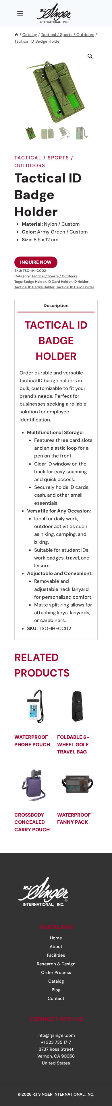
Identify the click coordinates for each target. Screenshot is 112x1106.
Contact (56, 998)
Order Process (56, 972)
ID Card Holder (60, 281)
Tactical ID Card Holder (75, 287)
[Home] (16, 34)
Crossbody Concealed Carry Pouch (32, 822)
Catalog (56, 981)
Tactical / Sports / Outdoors (54, 276)
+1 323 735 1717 (56, 1042)
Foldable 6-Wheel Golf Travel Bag (73, 744)
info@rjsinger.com (56, 1035)
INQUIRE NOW (36, 262)
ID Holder (81, 281)
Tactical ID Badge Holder (34, 287)
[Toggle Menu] (20, 13)
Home (56, 938)
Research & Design (56, 964)
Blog (56, 990)
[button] (90, 56)
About (56, 946)
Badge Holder (35, 281)
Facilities (56, 955)
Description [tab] (56, 305)
